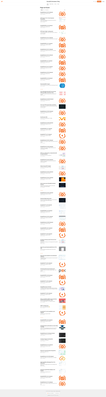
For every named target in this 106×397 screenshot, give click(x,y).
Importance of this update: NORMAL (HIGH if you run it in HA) (48, 383)
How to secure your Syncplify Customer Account (48, 184)
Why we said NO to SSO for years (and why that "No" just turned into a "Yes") (48, 300)
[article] (53, 14)
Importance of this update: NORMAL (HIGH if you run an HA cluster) (49, 142)
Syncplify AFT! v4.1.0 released (46, 204)
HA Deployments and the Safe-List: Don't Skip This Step (49, 326)
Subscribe (99, 1)
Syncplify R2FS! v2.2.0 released (46, 78)
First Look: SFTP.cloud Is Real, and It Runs (48, 104)
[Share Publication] (96, 1)
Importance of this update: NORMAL (45, 44)
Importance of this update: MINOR (45, 13)
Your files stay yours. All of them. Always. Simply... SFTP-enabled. (48, 270)
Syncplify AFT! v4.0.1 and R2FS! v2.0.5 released (47, 312)
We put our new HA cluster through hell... (48, 350)
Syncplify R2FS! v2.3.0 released (46, 25)
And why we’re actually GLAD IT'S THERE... (46, 118)
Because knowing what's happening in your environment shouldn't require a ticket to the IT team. (48, 200)
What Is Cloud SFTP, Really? (45, 166)
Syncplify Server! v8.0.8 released (46, 122)
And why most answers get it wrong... (45, 167)
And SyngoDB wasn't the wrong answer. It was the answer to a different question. (49, 258)
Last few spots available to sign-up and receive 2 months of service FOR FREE (48, 33)
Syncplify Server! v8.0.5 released (46, 159)
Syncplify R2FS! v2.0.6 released (46, 275)
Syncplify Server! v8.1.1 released (46, 66)
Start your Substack (51, 393)
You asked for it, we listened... (44, 340)
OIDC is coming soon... (44, 305)
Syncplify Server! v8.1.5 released (46, 12)
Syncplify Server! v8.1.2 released (46, 55)
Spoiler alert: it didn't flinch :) (44, 351)
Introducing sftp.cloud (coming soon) (47, 268)
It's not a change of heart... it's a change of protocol (47, 301)
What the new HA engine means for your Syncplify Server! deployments (48, 365)
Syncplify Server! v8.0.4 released (46, 171)
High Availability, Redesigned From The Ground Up (47, 363)
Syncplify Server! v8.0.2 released (46, 192)
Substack (49, 395)
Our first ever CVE (43, 117)
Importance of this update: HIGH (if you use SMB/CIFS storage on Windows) (48, 161)
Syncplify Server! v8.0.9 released (46, 111)
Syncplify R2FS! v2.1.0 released (46, 210)
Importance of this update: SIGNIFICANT (46, 217)
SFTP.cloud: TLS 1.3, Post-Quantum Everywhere (47, 19)
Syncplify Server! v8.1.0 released (46, 72)
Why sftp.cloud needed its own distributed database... (48, 256)
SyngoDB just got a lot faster (45, 286)
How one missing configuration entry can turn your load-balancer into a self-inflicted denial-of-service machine (48, 328)
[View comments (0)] (46, 23)
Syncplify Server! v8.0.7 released (46, 140)
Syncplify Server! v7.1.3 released (46, 344)
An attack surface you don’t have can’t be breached (48, 240)
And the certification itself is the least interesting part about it (49, 85)
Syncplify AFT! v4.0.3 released (46, 281)
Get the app (57, 393)
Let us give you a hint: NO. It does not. (45, 155)
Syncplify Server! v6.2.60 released (47, 356)
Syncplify (44, 14)
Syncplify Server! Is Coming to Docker (47, 333)
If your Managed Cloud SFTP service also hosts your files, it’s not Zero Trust (48, 92)
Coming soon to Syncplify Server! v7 (45, 371)
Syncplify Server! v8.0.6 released (46, 146)
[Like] (40, 108)
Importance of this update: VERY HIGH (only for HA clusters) (49, 38)
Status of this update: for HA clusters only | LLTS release (48, 357)
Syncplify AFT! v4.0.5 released (46, 233)
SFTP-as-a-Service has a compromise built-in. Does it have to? (48, 154)
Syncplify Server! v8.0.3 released (46, 177)
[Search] (94, 1)
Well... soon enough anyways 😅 (45, 306)
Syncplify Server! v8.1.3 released (46, 49)
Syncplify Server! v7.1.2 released (46, 382)
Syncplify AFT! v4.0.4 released (46, 263)
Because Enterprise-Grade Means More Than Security (48, 249)
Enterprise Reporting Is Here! (45, 198)
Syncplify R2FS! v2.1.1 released (46, 128)
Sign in (103, 1)
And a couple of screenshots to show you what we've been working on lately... (48, 106)
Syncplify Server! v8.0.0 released (46, 222)
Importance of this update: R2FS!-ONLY (46, 112)
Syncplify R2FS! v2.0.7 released (46, 228)
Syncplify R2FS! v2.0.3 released (46, 376)
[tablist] (44, 10)
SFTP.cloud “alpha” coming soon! (46, 31)
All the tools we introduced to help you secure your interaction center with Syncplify (47, 186)
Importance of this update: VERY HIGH (45, 67)
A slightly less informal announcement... (46, 334)
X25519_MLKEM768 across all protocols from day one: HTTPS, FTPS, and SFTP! (48, 21)
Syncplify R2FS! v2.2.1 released (46, 60)
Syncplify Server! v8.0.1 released (46, 216)
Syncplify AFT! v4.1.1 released (46, 134)
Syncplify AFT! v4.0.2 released (46, 293)
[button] (47, 4)
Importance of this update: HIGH (45, 26)
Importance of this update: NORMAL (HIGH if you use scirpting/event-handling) (48, 148)
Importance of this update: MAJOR (45, 223)
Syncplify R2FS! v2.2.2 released (46, 43)
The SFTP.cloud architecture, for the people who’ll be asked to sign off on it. (49, 242)
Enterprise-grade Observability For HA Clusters (47, 370)
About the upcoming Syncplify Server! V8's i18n (48, 248)
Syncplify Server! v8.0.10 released (46, 99)
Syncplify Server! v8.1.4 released (46, 37)
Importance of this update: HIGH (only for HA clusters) (48, 50)
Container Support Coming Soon (46, 339)
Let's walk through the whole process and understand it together (48, 94)
